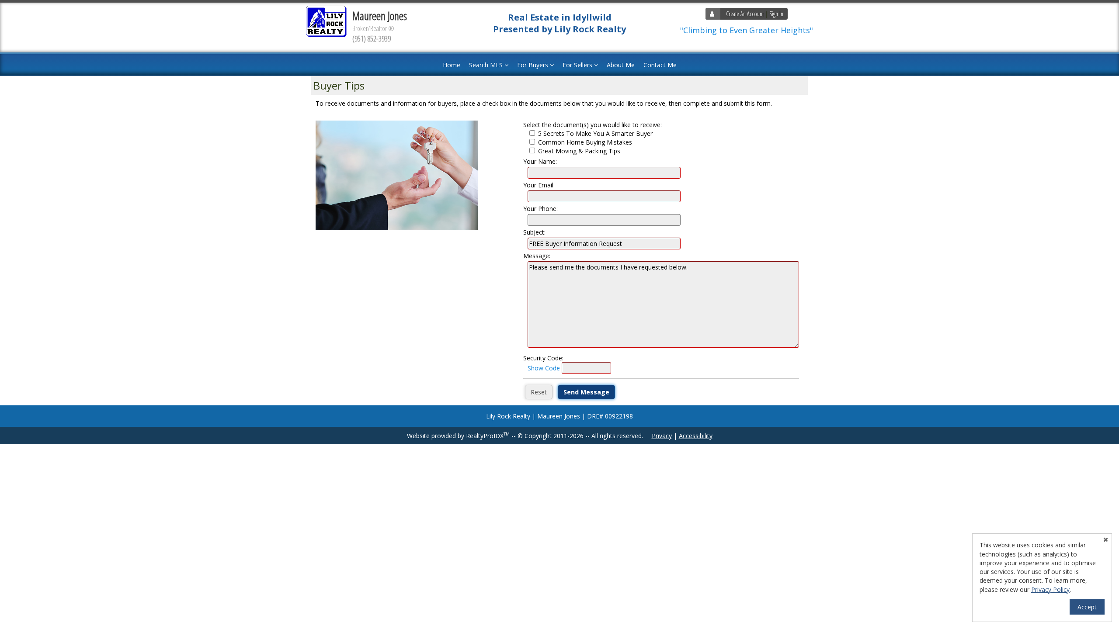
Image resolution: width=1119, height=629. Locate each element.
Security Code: (543, 358)
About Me (621, 65)
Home (451, 65)
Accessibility (695, 436)
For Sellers (578, 65)
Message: (536, 256)
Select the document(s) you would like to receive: (592, 125)
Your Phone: (540, 208)
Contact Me (660, 65)
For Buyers (533, 65)
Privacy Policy (1050, 589)
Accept (1087, 607)
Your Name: (540, 161)
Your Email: (539, 185)
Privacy (662, 436)
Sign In (776, 14)
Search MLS (486, 65)
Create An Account (745, 14)
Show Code (544, 368)
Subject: (534, 232)
